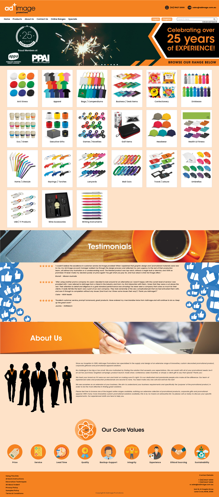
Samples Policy (12, 490)
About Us (29, 19)
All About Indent (13, 484)
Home (7, 19)
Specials (72, 19)
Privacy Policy (12, 487)
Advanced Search (209, 22)
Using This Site (12, 476)
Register (167, 19)
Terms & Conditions (14, 493)
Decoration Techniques (16, 482)
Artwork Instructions (15, 479)
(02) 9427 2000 (177, 7)
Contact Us (42, 19)
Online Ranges (58, 19)
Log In (156, 19)
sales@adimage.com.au (204, 7)
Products (17, 19)
